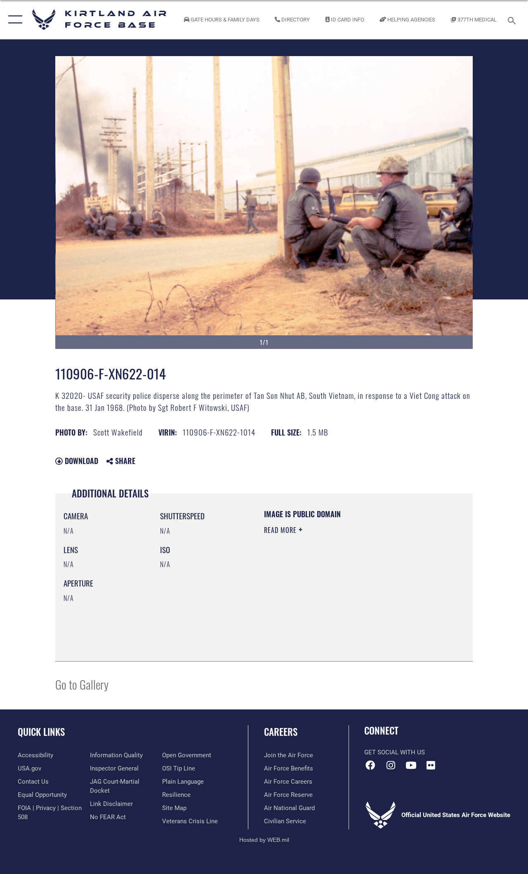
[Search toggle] (513, 19)
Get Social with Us (394, 752)
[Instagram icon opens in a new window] (390, 765)
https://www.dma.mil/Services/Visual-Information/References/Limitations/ (338, 599)
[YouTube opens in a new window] (411, 765)
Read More (281, 530)
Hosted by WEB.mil (264, 839)
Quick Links (41, 732)
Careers (280, 732)
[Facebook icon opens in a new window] (370, 765)
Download (80, 460)
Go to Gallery (81, 684)
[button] (13, 19)
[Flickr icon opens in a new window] (431, 765)
